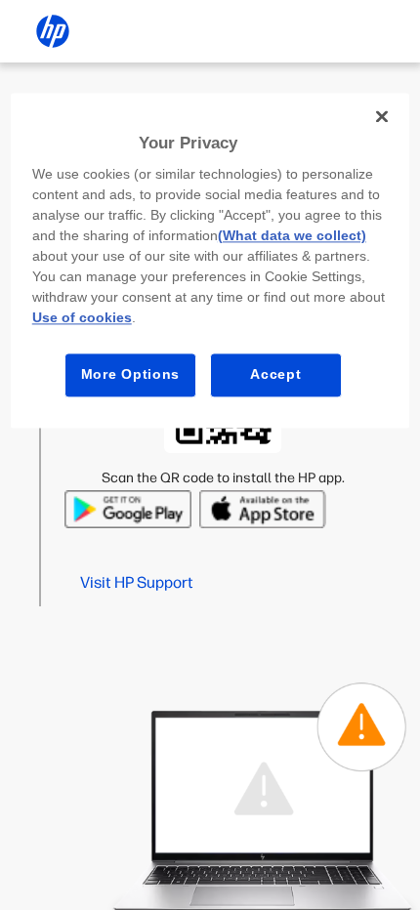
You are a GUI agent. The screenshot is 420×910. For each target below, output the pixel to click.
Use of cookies (82, 318)
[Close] (381, 116)
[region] (210, 260)
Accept (275, 375)
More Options (130, 375)
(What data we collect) (292, 236)
